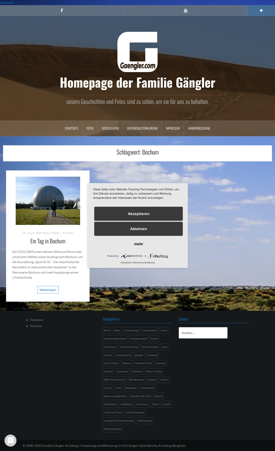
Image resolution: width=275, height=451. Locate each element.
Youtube (36, 326)
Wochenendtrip (112, 428)
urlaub (166, 404)
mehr (138, 244)
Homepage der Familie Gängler (137, 82)
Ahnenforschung (199, 128)
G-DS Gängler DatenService (138, 445)
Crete (163, 330)
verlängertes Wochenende (118, 420)
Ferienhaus (109, 346)
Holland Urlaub (143, 363)
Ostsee (107, 388)
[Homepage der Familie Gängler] (137, 51)
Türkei (155, 404)
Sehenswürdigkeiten (115, 396)
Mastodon (7, 2)
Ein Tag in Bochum (47, 241)
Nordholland (136, 379)
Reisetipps (131, 388)
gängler (139, 355)
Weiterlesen (47, 290)
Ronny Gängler (51, 233)
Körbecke (137, 371)
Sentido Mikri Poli (141, 396)
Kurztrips (68, 233)
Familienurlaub (138, 338)
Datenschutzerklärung (142, 128)
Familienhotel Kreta (114, 338)
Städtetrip (126, 404)
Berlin (106, 330)
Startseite (71, 128)
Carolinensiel (149, 330)
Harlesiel (152, 355)
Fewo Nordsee (150, 346)
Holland (126, 363)
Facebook (36, 320)
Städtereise (110, 404)
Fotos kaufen (110, 128)
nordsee (151, 379)
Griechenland (123, 355)
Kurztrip (108, 371)
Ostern (164, 379)
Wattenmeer (145, 420)
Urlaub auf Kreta (113, 412)
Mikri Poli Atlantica (114, 379)
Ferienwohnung (129, 346)
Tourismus (142, 404)
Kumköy (160, 363)
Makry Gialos (154, 371)
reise (118, 388)
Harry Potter (110, 363)
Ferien (154, 338)
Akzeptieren (138, 214)
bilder (117, 330)
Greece (107, 355)
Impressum (173, 128)
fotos (165, 346)
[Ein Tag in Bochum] (48, 200)
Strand (158, 396)
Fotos (90, 128)
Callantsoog (131, 330)
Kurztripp (122, 371)
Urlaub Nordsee (135, 412)
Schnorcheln (148, 388)
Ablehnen (138, 229)
